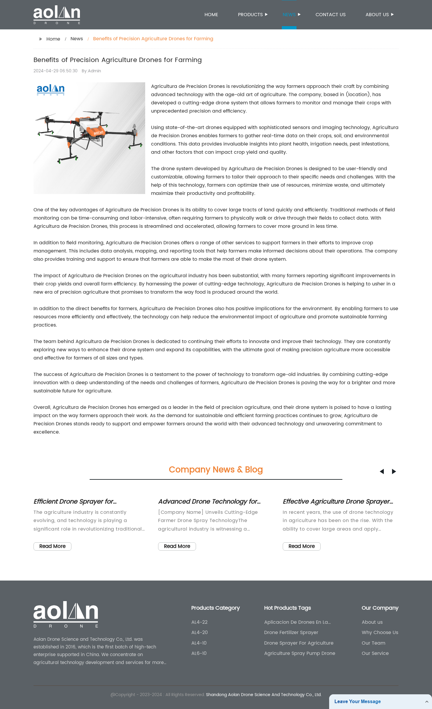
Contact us (331, 15)
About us (377, 15)
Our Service (375, 653)
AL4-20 (199, 632)
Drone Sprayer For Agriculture (299, 643)
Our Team (373, 643)
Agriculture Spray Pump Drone (299, 653)
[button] (382, 471)
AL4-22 (199, 622)
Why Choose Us (380, 632)
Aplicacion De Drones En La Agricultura (296, 622)
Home (211, 15)
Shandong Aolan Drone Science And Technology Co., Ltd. (264, 694)
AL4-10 (199, 643)
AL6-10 (199, 653)
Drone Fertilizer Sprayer (291, 632)
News (289, 15)
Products (250, 15)
